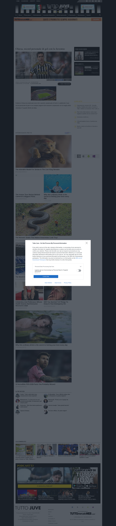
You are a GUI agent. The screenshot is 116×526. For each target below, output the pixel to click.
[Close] (87, 243)
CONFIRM (46, 276)
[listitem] (58, 266)
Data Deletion (48, 282)
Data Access (58, 282)
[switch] (79, 270)
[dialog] (58, 263)
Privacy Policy (67, 282)
